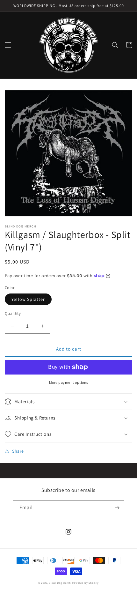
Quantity (13, 313)
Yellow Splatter (28, 299)
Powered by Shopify (85, 582)
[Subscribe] (117, 507)
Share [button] (18, 451)
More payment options (68, 382)
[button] (8, 45)
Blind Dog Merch (60, 582)
